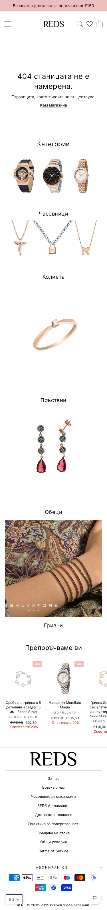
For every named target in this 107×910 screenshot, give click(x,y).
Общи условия (53, 842)
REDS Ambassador (53, 805)
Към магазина (53, 105)
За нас (53, 778)
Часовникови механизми (53, 796)
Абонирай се (52, 867)
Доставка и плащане (53, 815)
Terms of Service (53, 851)
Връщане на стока (53, 833)
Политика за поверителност (53, 824)
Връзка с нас (53, 787)
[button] (14, 899)
